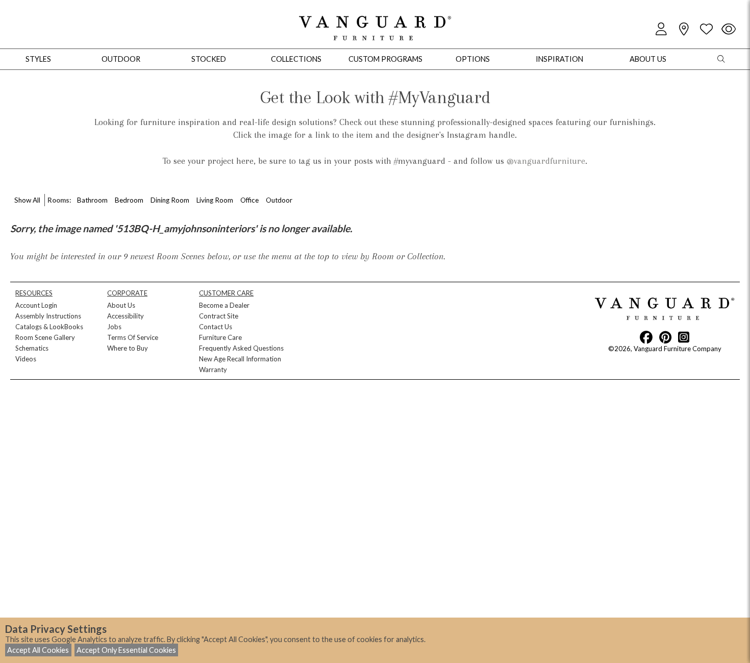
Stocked (208, 59)
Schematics (31, 348)
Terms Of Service (132, 337)
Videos (25, 359)
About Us (121, 305)
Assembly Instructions (48, 316)
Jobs (114, 327)
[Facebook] (646, 337)
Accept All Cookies (38, 650)
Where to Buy (127, 348)
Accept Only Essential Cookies (126, 650)
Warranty (213, 369)
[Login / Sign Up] (661, 29)
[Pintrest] (665, 337)
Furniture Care (220, 337)
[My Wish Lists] (706, 29)
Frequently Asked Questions (241, 348)
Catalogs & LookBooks (49, 327)
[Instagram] (684, 337)
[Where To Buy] (683, 29)
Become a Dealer (224, 305)
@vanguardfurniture (546, 161)
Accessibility (125, 316)
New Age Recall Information (240, 359)
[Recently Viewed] (728, 29)
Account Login (36, 305)
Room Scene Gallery (45, 337)
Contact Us (215, 327)
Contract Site (218, 316)
